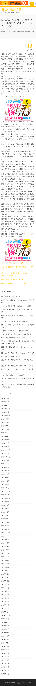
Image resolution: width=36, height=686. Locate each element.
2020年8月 (5, 629)
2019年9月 (5, 667)
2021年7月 (5, 591)
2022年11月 (5, 536)
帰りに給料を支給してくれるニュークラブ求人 (17, 353)
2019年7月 (5, 674)
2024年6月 (5, 471)
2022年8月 (5, 547)
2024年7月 (5, 467)
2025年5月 (5, 433)
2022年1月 (5, 571)
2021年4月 (5, 602)
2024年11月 (5, 453)
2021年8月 (5, 588)
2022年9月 (5, 543)
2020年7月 (5, 633)
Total (18, 682)
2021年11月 (5, 577)
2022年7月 (5, 550)
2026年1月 (5, 405)
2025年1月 (5, 447)
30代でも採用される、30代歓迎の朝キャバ (16, 331)
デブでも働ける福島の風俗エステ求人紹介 (16, 306)
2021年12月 (5, 574)
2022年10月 (5, 540)
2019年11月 (5, 660)
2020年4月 (5, 643)
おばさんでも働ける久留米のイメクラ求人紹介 (17, 366)
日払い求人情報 (11, 9)
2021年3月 (5, 605)
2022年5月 (5, 557)
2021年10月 (5, 581)
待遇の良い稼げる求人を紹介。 (10, 12)
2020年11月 (5, 619)
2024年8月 (5, 464)
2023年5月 (5, 516)
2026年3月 (5, 398)
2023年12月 (5, 491)
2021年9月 (5, 584)
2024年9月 (5, 460)
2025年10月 (5, 416)
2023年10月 (5, 498)
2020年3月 (5, 646)
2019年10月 (5, 664)
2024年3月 (5, 481)
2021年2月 (5, 608)
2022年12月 (5, 533)
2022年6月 (5, 553)
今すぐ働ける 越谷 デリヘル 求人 (12, 375)
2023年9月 (5, 502)
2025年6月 (5, 429)
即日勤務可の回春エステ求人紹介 (13, 356)
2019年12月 (5, 657)
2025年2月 (5, 443)
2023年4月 (5, 519)
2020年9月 (5, 626)
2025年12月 (5, 409)
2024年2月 (5, 485)
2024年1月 (5, 488)
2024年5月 (5, 474)
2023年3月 (5, 522)
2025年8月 (5, 422)
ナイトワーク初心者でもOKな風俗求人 (15, 321)
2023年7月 (5, 509)
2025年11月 (5, 412)
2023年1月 (5, 529)
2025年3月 (5, 440)
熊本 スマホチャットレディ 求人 (13, 283)
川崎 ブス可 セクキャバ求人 (12, 263)
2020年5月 (5, 639)
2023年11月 (5, 495)
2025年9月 (5, 419)
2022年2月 (5, 567)
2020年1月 (5, 653)
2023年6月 (5, 512)
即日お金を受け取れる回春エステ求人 (14, 338)
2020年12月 (5, 615)
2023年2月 (5, 526)
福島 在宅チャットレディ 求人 (13, 279)
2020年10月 (5, 622)
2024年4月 (5, 478)
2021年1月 (5, 612)
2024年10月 (5, 457)
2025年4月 (5, 436)
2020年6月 (5, 636)
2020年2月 (5, 650)
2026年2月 (5, 402)
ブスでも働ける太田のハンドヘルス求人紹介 (17, 334)
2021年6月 (5, 595)
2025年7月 (5, 426)
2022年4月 (5, 560)
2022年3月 (5, 564)
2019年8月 (5, 671)
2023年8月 (5, 505)
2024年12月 (5, 450)
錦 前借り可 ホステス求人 (11, 297)
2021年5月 (5, 598)
